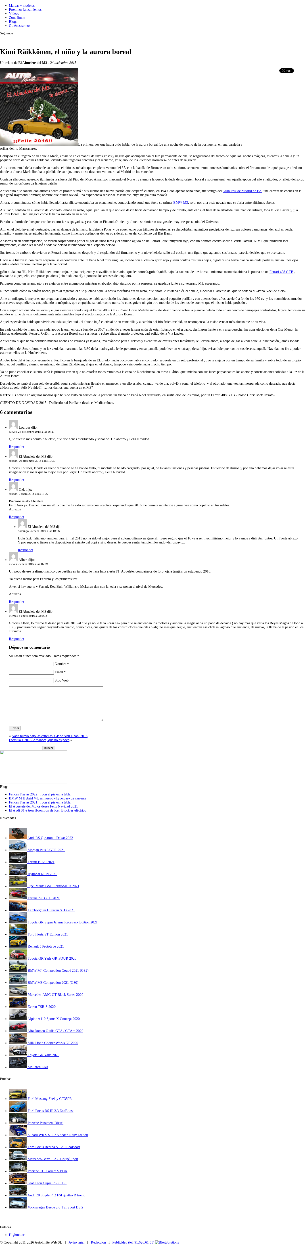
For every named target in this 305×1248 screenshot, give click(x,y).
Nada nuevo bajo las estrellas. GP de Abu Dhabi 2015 (50, 736)
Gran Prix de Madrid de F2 (242, 191)
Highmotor (16, 1235)
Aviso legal (76, 1242)
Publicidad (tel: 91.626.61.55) (133, 1242)
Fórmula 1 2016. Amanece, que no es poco (39, 740)
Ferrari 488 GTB (281, 272)
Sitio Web (62, 680)
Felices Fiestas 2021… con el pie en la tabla (40, 802)
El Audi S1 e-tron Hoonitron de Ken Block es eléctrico (47, 810)
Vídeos (14, 13)
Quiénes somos (19, 25)
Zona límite (17, 17)
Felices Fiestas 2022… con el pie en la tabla (40, 794)
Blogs (13, 21)
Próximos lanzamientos (25, 9)
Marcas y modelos (22, 5)
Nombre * (62, 664)
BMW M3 (180, 202)
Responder (16, 447)
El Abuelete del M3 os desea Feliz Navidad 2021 (43, 806)
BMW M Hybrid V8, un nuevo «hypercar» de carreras (47, 798)
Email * (60, 672)
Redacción (98, 1242)
